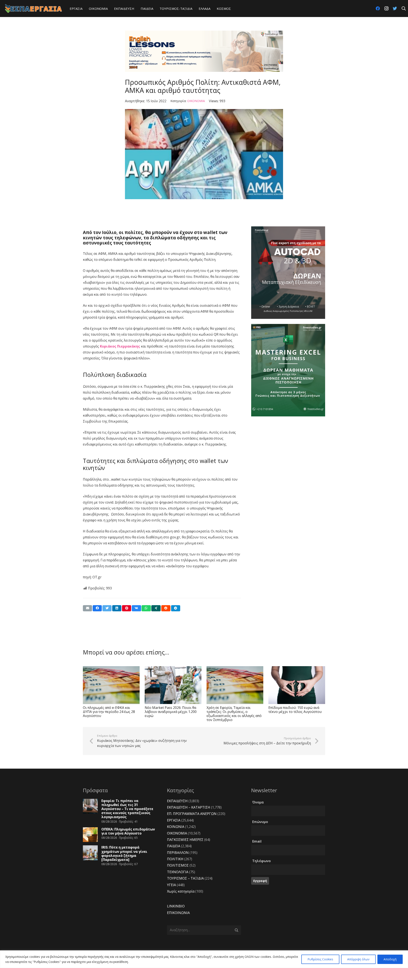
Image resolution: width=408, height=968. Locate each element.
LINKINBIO (176, 906)
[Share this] (97, 608)
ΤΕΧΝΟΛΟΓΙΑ (177, 872)
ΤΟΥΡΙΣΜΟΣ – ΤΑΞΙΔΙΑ (185, 878)
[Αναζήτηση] (403, 8)
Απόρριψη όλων (358, 959)
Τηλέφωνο (261, 861)
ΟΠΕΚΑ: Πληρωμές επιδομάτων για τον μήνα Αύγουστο (128, 831)
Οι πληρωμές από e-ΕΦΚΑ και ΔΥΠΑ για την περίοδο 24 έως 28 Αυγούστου (109, 711)
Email (257, 841)
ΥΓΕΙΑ (171, 885)
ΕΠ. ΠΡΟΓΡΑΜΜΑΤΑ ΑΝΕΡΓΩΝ (192, 813)
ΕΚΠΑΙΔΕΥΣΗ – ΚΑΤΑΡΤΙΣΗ (188, 807)
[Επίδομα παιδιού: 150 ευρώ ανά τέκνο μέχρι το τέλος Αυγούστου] (296, 685)
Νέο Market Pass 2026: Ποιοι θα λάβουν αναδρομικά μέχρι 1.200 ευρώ (171, 711)
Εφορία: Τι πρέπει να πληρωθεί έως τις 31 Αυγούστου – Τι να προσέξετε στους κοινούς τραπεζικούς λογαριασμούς (127, 808)
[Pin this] (126, 608)
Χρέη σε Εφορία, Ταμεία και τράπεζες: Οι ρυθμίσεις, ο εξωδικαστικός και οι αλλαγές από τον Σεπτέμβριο (234, 713)
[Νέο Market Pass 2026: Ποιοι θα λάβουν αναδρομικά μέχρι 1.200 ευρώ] (173, 685)
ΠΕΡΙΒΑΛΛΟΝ (178, 852)
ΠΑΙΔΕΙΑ (173, 846)
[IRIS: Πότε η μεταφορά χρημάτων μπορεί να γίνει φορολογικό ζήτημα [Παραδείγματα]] (90, 852)
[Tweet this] (107, 608)
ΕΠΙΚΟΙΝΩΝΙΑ (178, 912)
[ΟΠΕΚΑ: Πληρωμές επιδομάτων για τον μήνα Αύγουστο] (90, 834)
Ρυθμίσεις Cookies (320, 959)
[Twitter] (395, 8)
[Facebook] (378, 8)
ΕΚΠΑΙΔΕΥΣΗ (177, 801)
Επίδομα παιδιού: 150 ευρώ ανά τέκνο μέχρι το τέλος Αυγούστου (295, 709)
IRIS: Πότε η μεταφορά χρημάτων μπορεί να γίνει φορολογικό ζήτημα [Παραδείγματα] (124, 853)
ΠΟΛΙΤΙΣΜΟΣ (178, 865)
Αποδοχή (390, 959)
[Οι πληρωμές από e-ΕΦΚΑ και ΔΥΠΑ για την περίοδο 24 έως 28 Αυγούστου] (111, 685)
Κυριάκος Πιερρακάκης (119, 346)
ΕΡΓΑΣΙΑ (173, 820)
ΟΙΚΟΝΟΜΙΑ (196, 101)
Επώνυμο (260, 821)
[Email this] (87, 608)
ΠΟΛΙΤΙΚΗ (175, 859)
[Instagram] (386, 8)
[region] (204, 959)
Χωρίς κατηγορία (180, 891)
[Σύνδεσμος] (33, 8)
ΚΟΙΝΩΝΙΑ (175, 826)
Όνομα (258, 802)
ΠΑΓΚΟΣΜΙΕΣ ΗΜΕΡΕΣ (185, 839)
